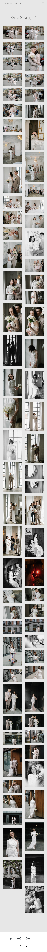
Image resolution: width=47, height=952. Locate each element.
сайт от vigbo (24, 946)
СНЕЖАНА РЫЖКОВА (13, 4)
